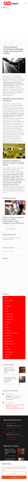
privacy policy (13, 468)
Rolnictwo (8, 335)
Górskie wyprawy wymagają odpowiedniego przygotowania (15, 406)
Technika (7, 349)
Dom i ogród (9, 300)
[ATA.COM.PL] (11, 3)
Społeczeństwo (9, 344)
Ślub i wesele (9, 341)
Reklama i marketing (11, 333)
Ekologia (7, 306)
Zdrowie (7, 357)
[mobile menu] (26, 3)
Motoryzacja (9, 316)
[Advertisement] (14, 24)
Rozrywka (8, 338)
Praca (7, 325)
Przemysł (8, 330)
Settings (14, 473)
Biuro (6, 297)
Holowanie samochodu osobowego (12, 398)
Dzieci (7, 303)
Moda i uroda (9, 314)
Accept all (14, 477)
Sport (6, 346)
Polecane (8, 322)
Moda (6, 311)
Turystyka (8, 354)
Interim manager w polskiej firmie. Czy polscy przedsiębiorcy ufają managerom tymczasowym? (13, 220)
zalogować (12, 238)
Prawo (7, 327)
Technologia (8, 352)
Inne (6, 308)
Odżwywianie (9, 319)
